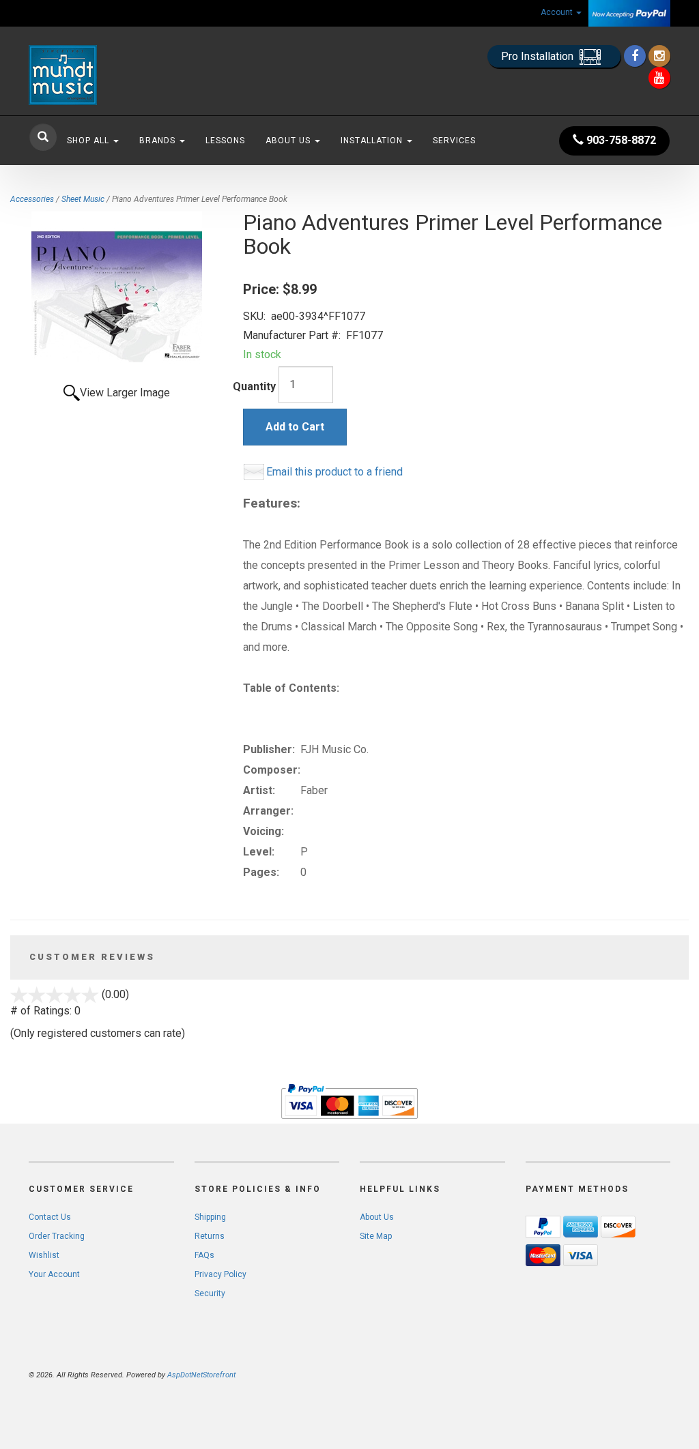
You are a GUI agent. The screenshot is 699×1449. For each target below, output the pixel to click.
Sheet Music (82, 199)
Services (454, 140)
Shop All (89, 140)
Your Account (54, 1274)
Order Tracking (57, 1236)
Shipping (210, 1217)
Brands (158, 140)
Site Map (376, 1236)
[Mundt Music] (129, 75)
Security (210, 1293)
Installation (373, 140)
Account (558, 12)
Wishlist (44, 1255)
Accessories (32, 199)
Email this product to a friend (334, 471)
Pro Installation (538, 56)
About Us (289, 140)
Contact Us (50, 1217)
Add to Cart (295, 426)
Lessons (225, 140)
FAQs (204, 1255)
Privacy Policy (220, 1274)
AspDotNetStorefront (201, 1375)
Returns (210, 1236)
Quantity (254, 386)
